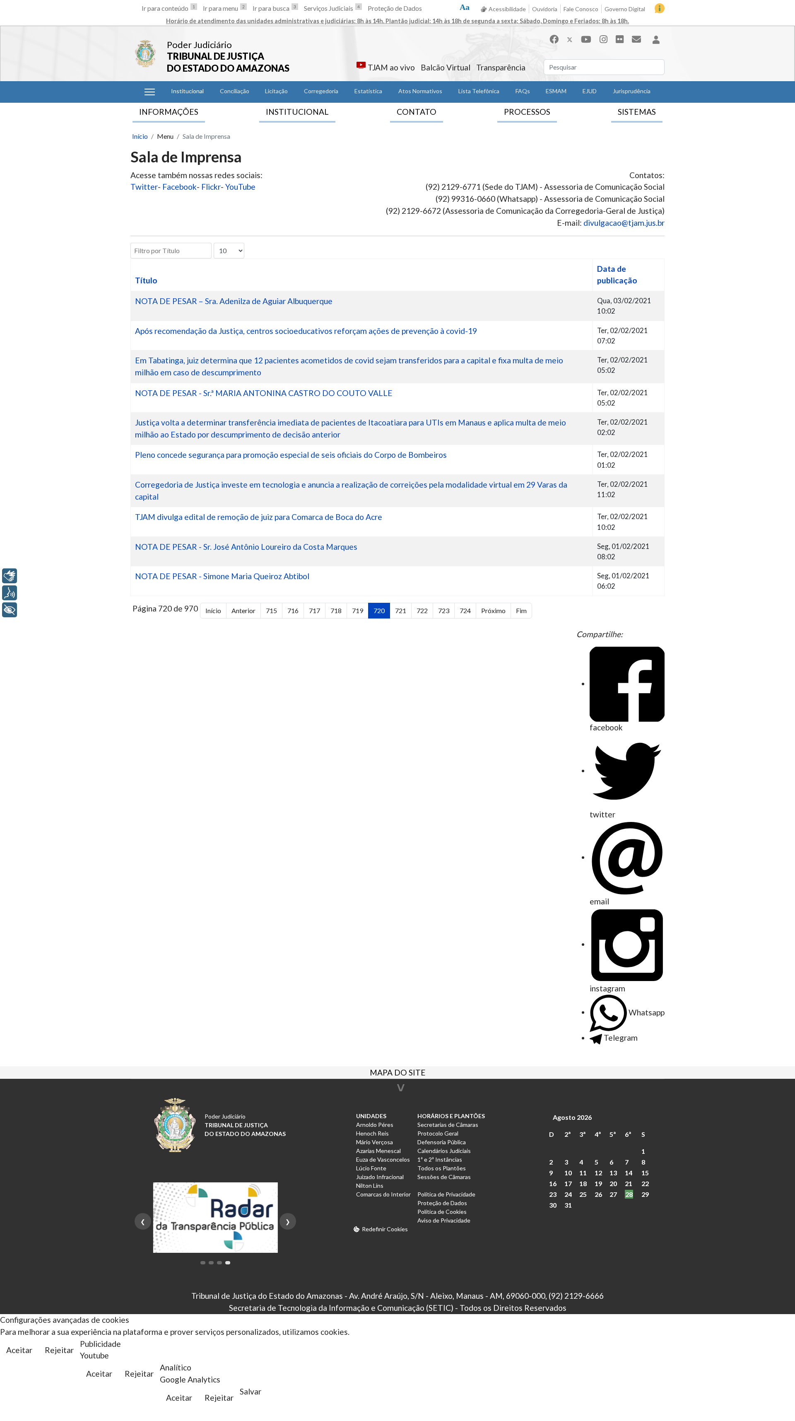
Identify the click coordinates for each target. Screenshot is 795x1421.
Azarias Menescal (378, 1150)
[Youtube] (586, 39)
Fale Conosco (581, 8)
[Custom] (636, 39)
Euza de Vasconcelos (383, 1159)
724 (465, 610)
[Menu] (150, 92)
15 (645, 1173)
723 (443, 610)
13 (613, 1173)
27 (613, 1194)
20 (613, 1183)
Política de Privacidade (446, 1194)
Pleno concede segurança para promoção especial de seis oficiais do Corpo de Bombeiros (291, 454)
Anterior (243, 610)
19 (598, 1183)
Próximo (493, 610)
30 (552, 1205)
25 (583, 1194)
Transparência (500, 67)
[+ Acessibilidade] (9, 609)
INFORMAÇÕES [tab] (168, 111)
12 (598, 1173)
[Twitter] (570, 39)
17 (568, 1183)
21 (628, 1183)
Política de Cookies (442, 1211)
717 (314, 610)
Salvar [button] (250, 1391)
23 (552, 1194)
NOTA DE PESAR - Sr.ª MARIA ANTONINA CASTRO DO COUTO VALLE (264, 393)
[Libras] (9, 575)
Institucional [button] (187, 90)
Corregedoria (321, 90)
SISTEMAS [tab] (637, 111)
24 (568, 1194)
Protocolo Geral (437, 1133)
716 (293, 610)
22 (645, 1183)
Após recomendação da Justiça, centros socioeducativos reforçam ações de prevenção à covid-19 (306, 331)
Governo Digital (625, 8)
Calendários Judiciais (444, 1150)
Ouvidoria (544, 8)
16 (552, 1183)
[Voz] (9, 592)
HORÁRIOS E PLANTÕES (451, 1115)
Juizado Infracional (380, 1176)
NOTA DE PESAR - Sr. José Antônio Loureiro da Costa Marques (246, 546)
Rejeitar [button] (59, 1350)
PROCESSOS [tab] (527, 111)
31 (568, 1205)
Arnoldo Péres (374, 1124)
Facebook (179, 186)
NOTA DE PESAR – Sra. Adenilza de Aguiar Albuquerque (233, 301)
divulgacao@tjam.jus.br (624, 222)
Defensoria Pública (441, 1142)
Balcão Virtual (445, 67)
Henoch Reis (372, 1133)
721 (400, 610)
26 (598, 1194)
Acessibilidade (507, 8)
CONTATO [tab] (416, 111)
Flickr (211, 186)
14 (628, 1173)
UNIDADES (371, 1115)
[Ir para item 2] (211, 1262)
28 (629, 1194)
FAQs (523, 90)
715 (271, 610)
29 (645, 1194)
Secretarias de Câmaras (447, 1124)
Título (146, 280)
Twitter (144, 186)
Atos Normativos (420, 90)
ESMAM (556, 90)
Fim (521, 610)
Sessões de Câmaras (444, 1176)
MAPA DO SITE (398, 1073)
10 (568, 1173)
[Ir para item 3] (219, 1262)
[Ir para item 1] (202, 1262)
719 (357, 610)
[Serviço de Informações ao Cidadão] (660, 8)
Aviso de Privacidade (443, 1220)
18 (583, 1183)
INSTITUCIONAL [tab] (297, 111)
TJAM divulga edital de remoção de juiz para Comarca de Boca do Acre (258, 517)
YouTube (240, 186)
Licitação (276, 90)
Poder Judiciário (199, 44)
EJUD (590, 90)
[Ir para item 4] (227, 1262)
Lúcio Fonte (371, 1168)
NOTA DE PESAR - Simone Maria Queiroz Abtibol (222, 576)
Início (213, 610)
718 (336, 610)
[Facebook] (554, 39)
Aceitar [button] (19, 1350)
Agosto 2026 (572, 1117)
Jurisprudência (631, 90)
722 (422, 610)
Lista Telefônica (478, 90)
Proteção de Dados (395, 8)
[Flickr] (620, 39)
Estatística (368, 90)
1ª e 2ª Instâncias (439, 1159)
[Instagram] (603, 39)
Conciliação (234, 90)
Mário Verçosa (374, 1142)
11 (583, 1173)
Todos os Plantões (441, 1168)
